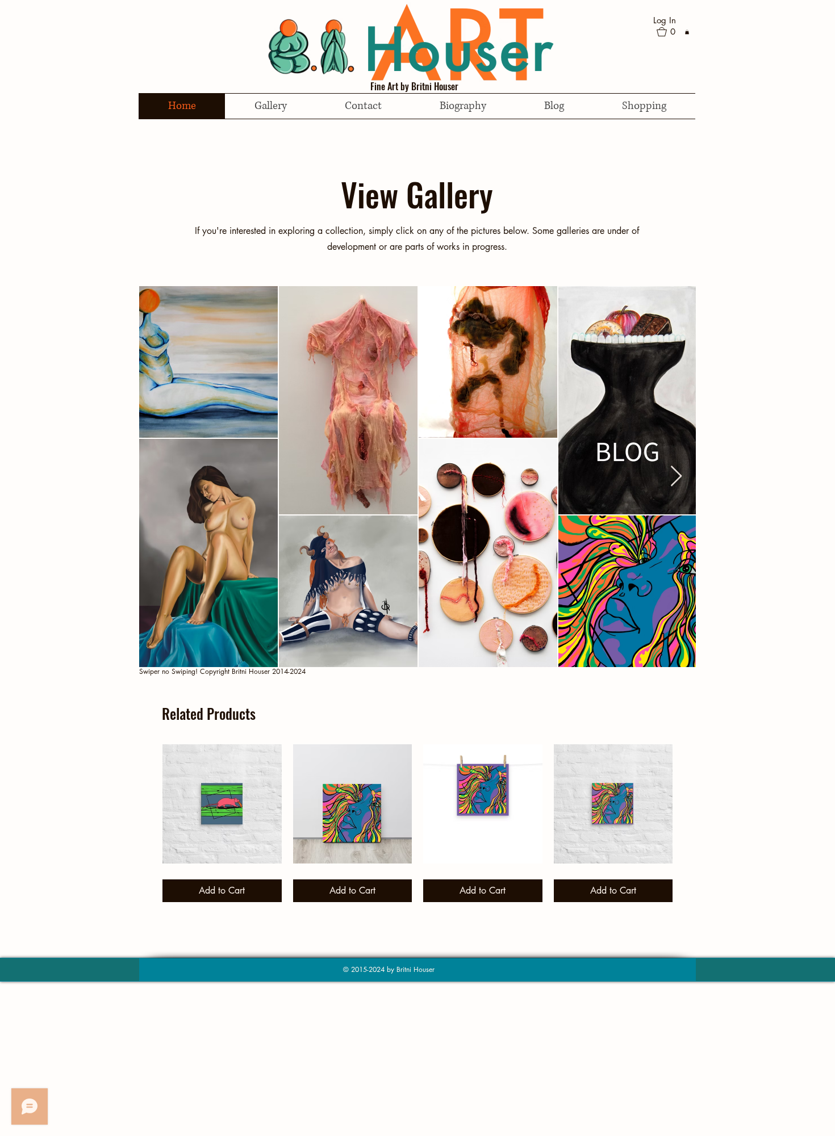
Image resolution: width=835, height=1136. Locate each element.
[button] (671, 31)
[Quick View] (222, 803)
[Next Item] (676, 477)
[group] (417, 823)
